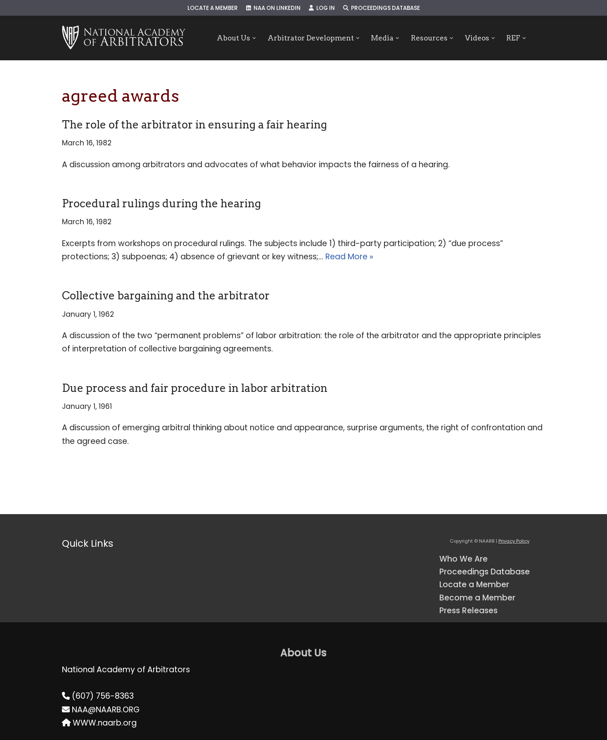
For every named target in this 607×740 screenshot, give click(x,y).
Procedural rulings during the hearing (161, 203)
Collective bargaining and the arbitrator (166, 295)
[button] (254, 38)
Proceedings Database (384, 8)
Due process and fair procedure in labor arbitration (194, 388)
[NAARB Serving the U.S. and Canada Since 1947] (123, 38)
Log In (324, 8)
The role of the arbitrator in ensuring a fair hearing (194, 124)
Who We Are (463, 558)
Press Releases (468, 610)
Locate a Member (212, 8)
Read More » (349, 256)
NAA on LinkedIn (276, 8)
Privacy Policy (513, 541)
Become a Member (477, 597)
